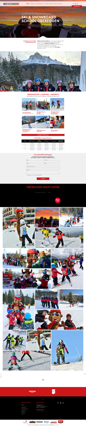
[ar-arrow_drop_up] (43, 400)
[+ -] (43, 381)
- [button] (1, 375)
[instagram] (75, 4)
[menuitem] (28, 3)
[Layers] (84, 374)
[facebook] (73, 4)
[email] (77, 4)
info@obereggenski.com (41, 411)
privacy (32, 175)
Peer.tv (49, 192)
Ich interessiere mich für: (30, 166)
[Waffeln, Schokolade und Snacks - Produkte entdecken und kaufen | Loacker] (60, 421)
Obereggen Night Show (40, 192)
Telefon (45, 163)
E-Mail (27, 163)
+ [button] (1, 374)
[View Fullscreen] (1, 376)
